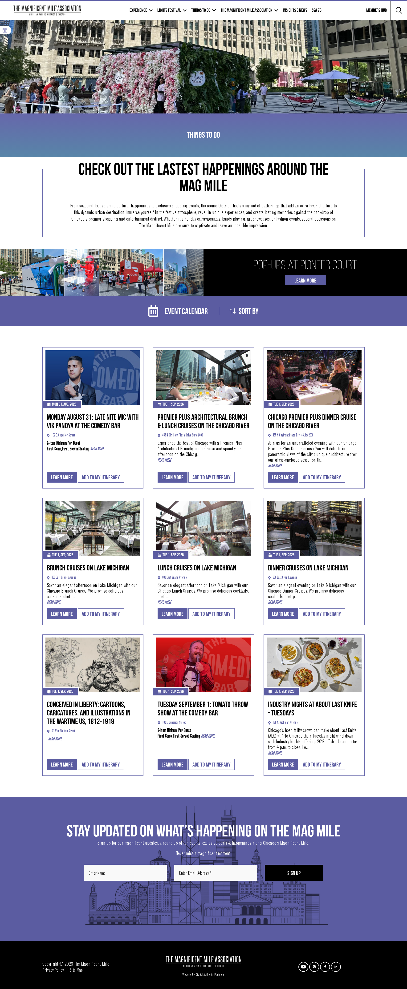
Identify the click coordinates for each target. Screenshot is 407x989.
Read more (97, 449)
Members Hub (374, 13)
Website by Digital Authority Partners (203, 975)
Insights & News (295, 10)
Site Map (76, 971)
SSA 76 (317, 10)
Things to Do (200, 10)
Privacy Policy (53, 971)
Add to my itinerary (101, 477)
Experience (138, 10)
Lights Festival (169, 10)
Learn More (305, 280)
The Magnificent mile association (247, 10)
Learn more (62, 477)
